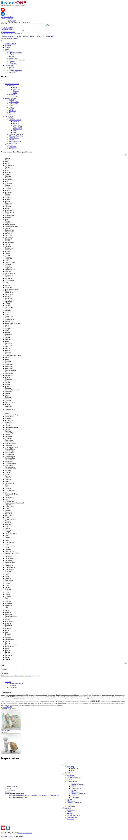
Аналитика (22, 698)
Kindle (15, 87)
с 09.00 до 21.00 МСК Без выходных (11, 33)
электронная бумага (17, 705)
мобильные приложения (24, 701)
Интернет (111, 698)
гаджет (62, 698)
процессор (16, 703)
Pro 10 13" (12, 112)
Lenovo (2, 696)
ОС (78, 701)
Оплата (11, 54)
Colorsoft (16, 91)
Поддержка (12, 63)
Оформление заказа (15, 53)
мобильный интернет (35, 701)
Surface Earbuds (94, 696)
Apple (28, 695)
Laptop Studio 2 (14, 102)
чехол (119, 703)
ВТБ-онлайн (75, 792)
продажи (12, 703)
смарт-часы (48, 703)
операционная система (73, 701)
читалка (122, 703)
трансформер (85, 703)
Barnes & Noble (39, 695)
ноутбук (55, 701)
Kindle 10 (16, 121)
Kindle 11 (16, 123)
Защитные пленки (15, 141)
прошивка (21, 703)
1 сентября (3, 695)
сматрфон (68, 703)
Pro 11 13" (12, 111)
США (81, 703)
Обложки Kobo (14, 138)
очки (81, 701)
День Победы (91, 698)
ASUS (34, 695)
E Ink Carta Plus (70, 695)
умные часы (94, 703)
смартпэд (53, 703)
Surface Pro (100, 696)
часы (117, 703)
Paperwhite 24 (17, 129)
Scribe (15, 93)
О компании (50, 36)
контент (12, 701)
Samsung (70, 697)
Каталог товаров (7, 36)
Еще (22, 152)
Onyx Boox (58, 696)
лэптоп (16, 701)
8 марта (10, 695)
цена (114, 703)
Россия (35, 703)
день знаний (85, 698)
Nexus (35, 696)
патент (83, 701)
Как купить (40, 36)
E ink (60, 695)
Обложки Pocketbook (16, 134)
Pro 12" (11, 109)
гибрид (71, 698)
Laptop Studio (13, 103)
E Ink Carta (64, 695)
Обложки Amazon (15, 120)
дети (95, 698)
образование (65, 701)
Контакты (15, 38)
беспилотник (40, 698)
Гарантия (12, 62)
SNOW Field (81, 696)
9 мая (13, 695)
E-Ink (75, 695)
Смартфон (63, 703)
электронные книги (28, 705)
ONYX (47, 696)
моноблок (46, 701)
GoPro (90, 695)
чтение (2, 705)
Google (86, 695)
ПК (90, 701)
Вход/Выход (12, 21)
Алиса (11, 698)
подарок (114, 701)
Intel (98, 695)
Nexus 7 (39, 696)
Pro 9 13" (12, 114)
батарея (30, 698)
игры (107, 698)
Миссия (11, 67)
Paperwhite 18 (17, 125)
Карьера (11, 69)
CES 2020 (50, 695)
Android (24, 695)
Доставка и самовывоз (16, 60)
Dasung (53, 695)
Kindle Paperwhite (118, 695)
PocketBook (63, 696)
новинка (51, 701)
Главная (11, 676)
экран (5, 705)
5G (7, 695)
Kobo (123, 695)
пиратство (87, 701)
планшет (95, 701)
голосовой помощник (77, 698)
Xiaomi (2, 698)
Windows (110, 696)
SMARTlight (75, 696)
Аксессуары (9, 116)
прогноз (8, 703)
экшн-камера (10, 705)
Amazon (11, 85)
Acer (16, 695)
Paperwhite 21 (17, 127)
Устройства (12, 147)
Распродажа (9, 145)
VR (103, 696)
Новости (18, 36)
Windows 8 (121, 697)
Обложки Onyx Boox (16, 136)
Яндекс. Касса (13, 58)
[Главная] (5, 676)
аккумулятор (7, 698)
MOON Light (18, 696)
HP (92, 695)
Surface (11, 118)
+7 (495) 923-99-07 (7, 17)
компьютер (8, 701)
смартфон (58, 703)
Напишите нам (72, 817)
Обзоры (25, 36)
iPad (100, 695)
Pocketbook (12, 94)
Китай (124, 698)
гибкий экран (67, 698)
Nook (42, 696)
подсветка (118, 701)
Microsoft (11, 697)
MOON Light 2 (24, 696)
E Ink (57, 695)
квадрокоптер (120, 698)
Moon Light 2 (31, 696)
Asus (32, 695)
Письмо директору (15, 71)
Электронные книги (12, 84)
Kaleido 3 (104, 695)
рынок (44, 703)
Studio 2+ (12, 100)
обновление (60, 701)
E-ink (78, 695)
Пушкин (25, 703)
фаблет (98, 703)
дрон (102, 698)
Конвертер (70, 767)
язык (58, 705)
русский (39, 703)
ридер (32, 703)
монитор (42, 701)
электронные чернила (39, 705)
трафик (89, 703)
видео (54, 698)
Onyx (45, 696)
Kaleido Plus (108, 695)
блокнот (50, 698)
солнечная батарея (74, 703)
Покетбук (123, 701)
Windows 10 (115, 696)
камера (115, 698)
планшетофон (109, 701)
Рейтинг (28, 703)
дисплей (98, 698)
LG (5, 696)
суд (79, 703)
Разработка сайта (6, 836)
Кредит (11, 56)
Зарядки (11, 139)
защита (104, 698)
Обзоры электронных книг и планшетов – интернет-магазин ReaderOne (33, 795)
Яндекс (61, 705)
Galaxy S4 (82, 695)
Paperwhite (16, 89)
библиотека (46, 698)
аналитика (16, 698)
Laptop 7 (11, 105)
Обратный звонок (7, 18)
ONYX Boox (13, 96)
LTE (7, 696)
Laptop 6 (11, 107)
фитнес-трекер (104, 703)
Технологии (13, 687)
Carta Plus (45, 695)
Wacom (106, 696)
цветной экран (110, 703)
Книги (32, 36)
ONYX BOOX (52, 696)
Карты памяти (13, 143)
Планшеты (12, 685)
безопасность (35, 698)
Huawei (95, 695)
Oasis (14, 132)
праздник (3, 703)
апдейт (27, 698)
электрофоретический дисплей (50, 705)
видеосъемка (58, 698)
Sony (85, 696)
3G (6, 695)
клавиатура (3, 701)
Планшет (103, 701)
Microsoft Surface (10, 98)
